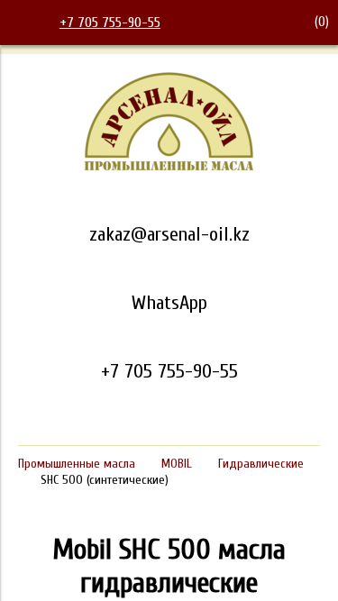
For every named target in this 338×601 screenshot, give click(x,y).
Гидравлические (261, 463)
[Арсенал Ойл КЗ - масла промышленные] (169, 167)
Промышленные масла (76, 463)
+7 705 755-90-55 (109, 22)
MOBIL (176, 463)
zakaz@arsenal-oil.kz (169, 234)
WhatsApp (169, 302)
